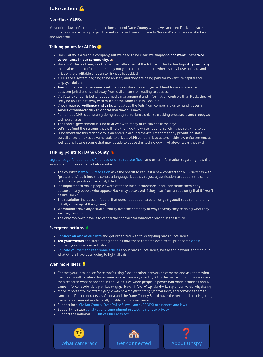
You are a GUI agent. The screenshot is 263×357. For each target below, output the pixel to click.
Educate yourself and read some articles (89, 250)
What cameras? (79, 336)
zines (195, 240)
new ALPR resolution (94, 172)
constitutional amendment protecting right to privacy (127, 309)
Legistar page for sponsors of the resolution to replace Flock (96, 159)
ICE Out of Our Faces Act (110, 314)
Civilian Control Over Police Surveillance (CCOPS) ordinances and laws (133, 304)
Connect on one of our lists (80, 236)
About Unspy (186, 336)
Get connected (134, 336)
